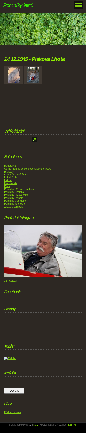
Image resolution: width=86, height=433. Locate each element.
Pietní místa (10, 183)
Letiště (8, 180)
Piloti (7, 186)
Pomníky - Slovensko (16, 195)
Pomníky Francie (13, 197)
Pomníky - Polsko (14, 192)
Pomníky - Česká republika (19, 189)
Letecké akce (11, 177)
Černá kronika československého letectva (27, 168)
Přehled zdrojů (12, 412)
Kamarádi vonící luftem (17, 174)
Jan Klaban (10, 280)
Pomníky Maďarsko (15, 200)
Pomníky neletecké (15, 203)
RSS (35, 425)
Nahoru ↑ (73, 425)
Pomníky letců (18, 5)
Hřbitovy (9, 171)
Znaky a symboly (13, 206)
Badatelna (10, 165)
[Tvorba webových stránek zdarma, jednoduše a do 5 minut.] (30, 425)
